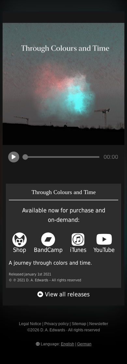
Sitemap (79, 324)
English (67, 344)
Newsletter (98, 324)
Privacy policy (56, 324)
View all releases (66, 294)
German (84, 344)
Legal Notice (30, 324)
